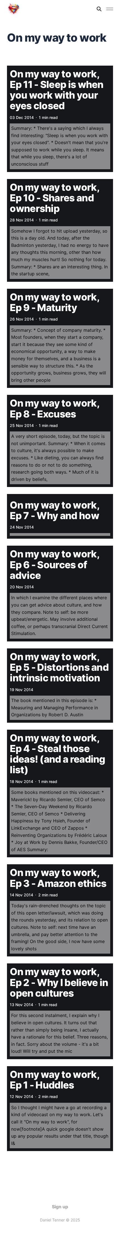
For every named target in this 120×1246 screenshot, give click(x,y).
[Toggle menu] (109, 9)
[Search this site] (99, 9)
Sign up (60, 1206)
